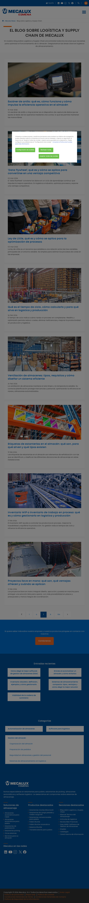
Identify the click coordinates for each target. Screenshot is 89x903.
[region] (44, 146)
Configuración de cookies (25, 149)
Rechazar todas (46, 149)
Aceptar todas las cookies (49, 156)
